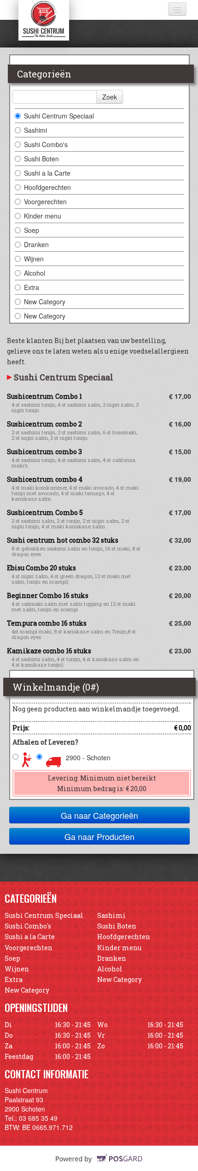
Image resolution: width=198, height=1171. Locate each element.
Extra (31, 287)
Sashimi (35, 130)
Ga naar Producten (99, 836)
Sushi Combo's (46, 144)
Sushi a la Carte (47, 172)
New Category (44, 301)
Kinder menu (42, 215)
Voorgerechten (45, 201)
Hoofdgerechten (47, 187)
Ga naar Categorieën (99, 815)
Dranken (36, 244)
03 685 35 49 (38, 1118)
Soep (31, 230)
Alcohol (34, 273)
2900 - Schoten (88, 757)
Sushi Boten (41, 158)
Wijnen (34, 258)
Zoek (109, 96)
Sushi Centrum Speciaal (59, 115)
